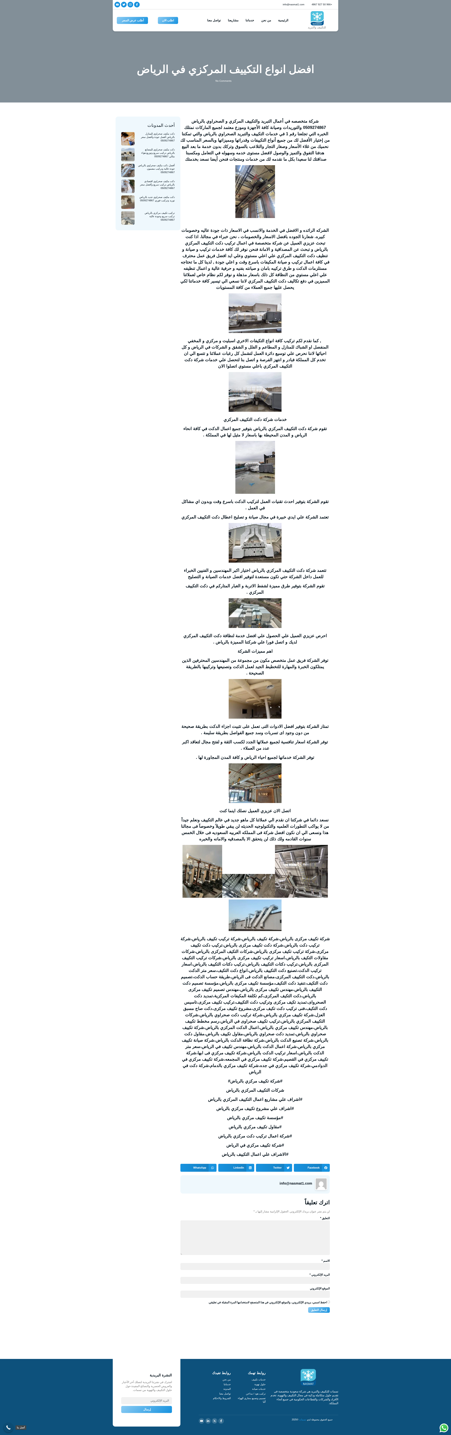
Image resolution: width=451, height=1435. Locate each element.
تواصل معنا (214, 20)
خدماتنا (250, 20)
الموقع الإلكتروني (320, 1288)
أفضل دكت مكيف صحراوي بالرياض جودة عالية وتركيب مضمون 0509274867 (156, 169)
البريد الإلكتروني (320, 1274)
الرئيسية (283, 20)
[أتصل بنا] (8, 1427)
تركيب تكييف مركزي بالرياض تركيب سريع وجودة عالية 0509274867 (160, 216)
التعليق (325, 1218)
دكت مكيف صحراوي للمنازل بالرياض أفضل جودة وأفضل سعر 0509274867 (158, 137)
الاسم (326, 1260)
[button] (312, 1168)
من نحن (266, 20)
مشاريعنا (233, 20)
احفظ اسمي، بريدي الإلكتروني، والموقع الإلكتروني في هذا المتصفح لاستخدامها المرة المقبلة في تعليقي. (267, 1302)
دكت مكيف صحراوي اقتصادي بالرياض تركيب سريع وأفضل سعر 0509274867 (157, 184)
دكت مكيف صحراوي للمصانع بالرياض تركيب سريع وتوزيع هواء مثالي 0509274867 (158, 153)
